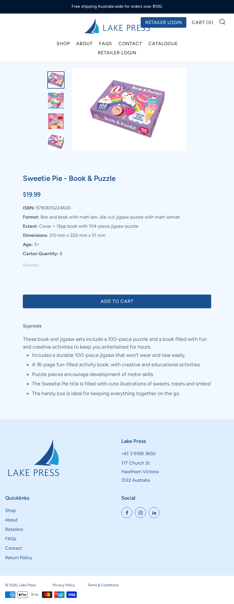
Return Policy (18, 557)
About (84, 43)
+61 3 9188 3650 (138, 453)
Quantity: (31, 265)
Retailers (14, 529)
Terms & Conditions (103, 585)
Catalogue (163, 43)
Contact (130, 43)
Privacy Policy (64, 585)
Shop (63, 43)
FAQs (105, 43)
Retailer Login (117, 52)
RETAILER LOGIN (163, 22)
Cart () (202, 22)
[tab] (55, 80)
